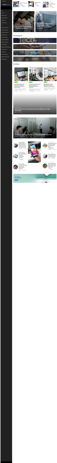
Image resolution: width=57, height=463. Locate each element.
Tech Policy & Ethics (4, 44)
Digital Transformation (4, 54)
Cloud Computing (3, 22)
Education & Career (4, 59)
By (22, 5)
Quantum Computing (4, 37)
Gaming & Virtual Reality (4, 39)
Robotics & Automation (4, 27)
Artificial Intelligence (19, 25)
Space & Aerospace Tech (4, 32)
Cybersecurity (3, 20)
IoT (1, 25)
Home (2, 10)
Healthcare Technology (4, 42)
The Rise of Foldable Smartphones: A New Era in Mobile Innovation (33, 134)
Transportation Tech (4, 49)
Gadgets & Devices (4, 15)
